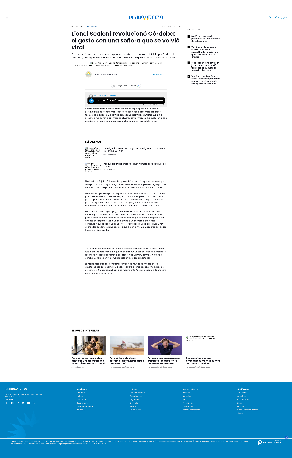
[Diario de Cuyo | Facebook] (270, 17)
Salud (185, 399)
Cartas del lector (191, 389)
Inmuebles (241, 396)
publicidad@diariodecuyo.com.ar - (170, 441)
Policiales (134, 389)
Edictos (240, 413)
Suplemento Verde (85, 406)
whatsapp (34, 403)
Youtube (28, 403)
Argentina (134, 399)
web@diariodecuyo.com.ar (115, 441)
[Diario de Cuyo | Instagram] (275, 17)
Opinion (186, 392)
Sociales (187, 396)
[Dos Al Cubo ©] (269, 444)
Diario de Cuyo (77, 26)
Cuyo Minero (82, 403)
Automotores (243, 399)
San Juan (81, 392)
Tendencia (188, 406)
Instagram (12, 403)
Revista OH (81, 409)
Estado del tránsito (191, 409)
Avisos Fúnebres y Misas (247, 409)
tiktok (17, 403)
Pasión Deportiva (137, 392)
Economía (81, 399)
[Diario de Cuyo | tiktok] (285, 17)
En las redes (92, 26)
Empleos (240, 403)
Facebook (6, 403)
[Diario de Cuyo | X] (280, 17)
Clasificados (242, 392)
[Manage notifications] (286, 437)
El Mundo (134, 403)
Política (80, 396)
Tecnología (188, 403)
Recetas (133, 406)
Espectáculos (136, 396)
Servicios (241, 406)
